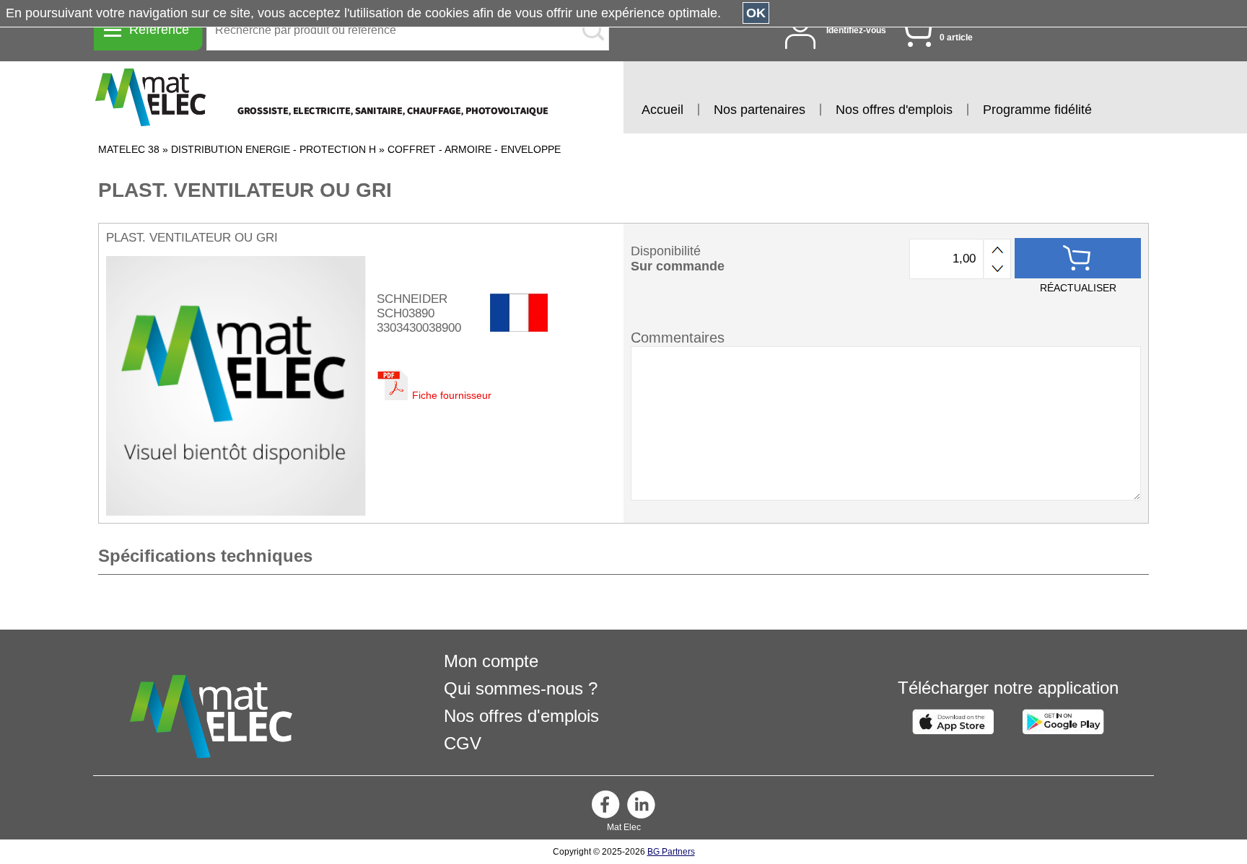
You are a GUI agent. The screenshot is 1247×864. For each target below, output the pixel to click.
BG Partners (671, 852)
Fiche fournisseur (451, 395)
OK (756, 13)
